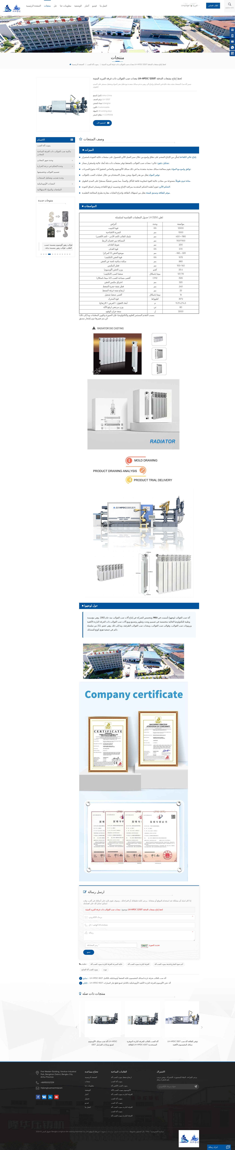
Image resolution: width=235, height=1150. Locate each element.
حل (55, 6)
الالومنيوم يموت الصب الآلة (121, 1090)
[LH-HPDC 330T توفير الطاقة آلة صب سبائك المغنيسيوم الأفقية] (179, 1019)
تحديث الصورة (154, 945)
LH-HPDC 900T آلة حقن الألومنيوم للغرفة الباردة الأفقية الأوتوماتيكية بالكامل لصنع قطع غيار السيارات (130, 983)
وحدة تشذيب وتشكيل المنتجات (50, 178)
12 (69, 254)
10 (64, 254)
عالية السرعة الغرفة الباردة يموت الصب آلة (106, 964)
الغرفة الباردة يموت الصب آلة (138, 964)
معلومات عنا (65, 6)
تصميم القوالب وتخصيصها (48, 172)
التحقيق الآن (101, 123)
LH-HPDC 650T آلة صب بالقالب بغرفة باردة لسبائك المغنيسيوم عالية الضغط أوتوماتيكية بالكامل (128, 978)
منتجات (47, 6)
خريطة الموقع (94, 1132)
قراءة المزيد (98, 1049)
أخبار (87, 6)
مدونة (103, 1132)
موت (105, 970)
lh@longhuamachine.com (51, 1088)
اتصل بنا (103, 6)
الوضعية (78, 6)
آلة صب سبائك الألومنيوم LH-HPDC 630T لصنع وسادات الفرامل (99, 1043)
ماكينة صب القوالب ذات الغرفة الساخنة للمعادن (54, 153)
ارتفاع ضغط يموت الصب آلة (121, 1077)
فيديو (94, 6)
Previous (76, 1027)
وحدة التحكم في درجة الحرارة (50, 166)
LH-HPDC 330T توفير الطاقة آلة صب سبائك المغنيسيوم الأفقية (179, 1043)
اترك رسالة (213, 1147)
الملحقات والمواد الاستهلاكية (49, 190)
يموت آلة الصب (93, 64)
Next (201, 1027)
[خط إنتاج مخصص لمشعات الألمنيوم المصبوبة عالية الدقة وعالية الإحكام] (69, 224)
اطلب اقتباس (213, 6)
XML (147, 1132)
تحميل (87, 1099)
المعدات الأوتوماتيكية (46, 184)
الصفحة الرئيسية (33, 6)
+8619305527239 (47, 1082)
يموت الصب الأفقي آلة (119, 1086)
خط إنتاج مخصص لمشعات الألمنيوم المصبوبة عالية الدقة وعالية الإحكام (70, 246)
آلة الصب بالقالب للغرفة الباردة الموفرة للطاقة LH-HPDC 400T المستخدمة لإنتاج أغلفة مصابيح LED (139, 1043)
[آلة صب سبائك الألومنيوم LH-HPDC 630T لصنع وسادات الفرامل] (99, 1019)
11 (67, 254)
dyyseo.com (124, 1132)
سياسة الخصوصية (157, 1132)
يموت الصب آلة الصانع (90, 970)
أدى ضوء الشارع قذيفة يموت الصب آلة (169, 964)
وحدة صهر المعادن (45, 160)
